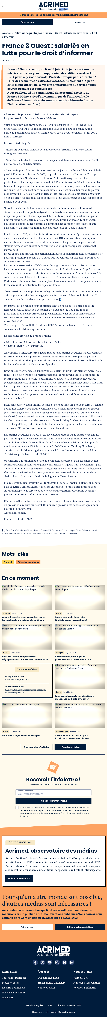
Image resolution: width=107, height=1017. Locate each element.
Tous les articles (70, 747)
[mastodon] (71, 962)
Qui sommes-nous (48, 978)
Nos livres (7, 997)
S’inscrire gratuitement (53, 800)
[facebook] (35, 962)
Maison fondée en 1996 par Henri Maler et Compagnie (53, 1012)
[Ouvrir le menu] (103, 6)
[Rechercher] (3, 6)
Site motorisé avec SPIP (69, 1005)
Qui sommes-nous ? (19, 878)
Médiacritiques (10, 983)
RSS (50, 1005)
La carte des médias (13, 988)
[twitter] (42, 962)
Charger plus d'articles (36, 747)
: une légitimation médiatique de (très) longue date (26, 691)
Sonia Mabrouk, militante (17, 680)
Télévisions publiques (28, 33)
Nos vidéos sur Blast (13, 992)
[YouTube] (49, 962)
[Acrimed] (53, 6)
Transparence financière (52, 983)
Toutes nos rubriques (14, 978)
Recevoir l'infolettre (84, 988)
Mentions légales (34, 1005)
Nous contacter (46, 988)
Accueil (7, 33)
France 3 (8, 562)
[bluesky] (64, 962)
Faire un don (27, 22)
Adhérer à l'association (80, 927)
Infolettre (80, 22)
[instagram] (57, 962)
